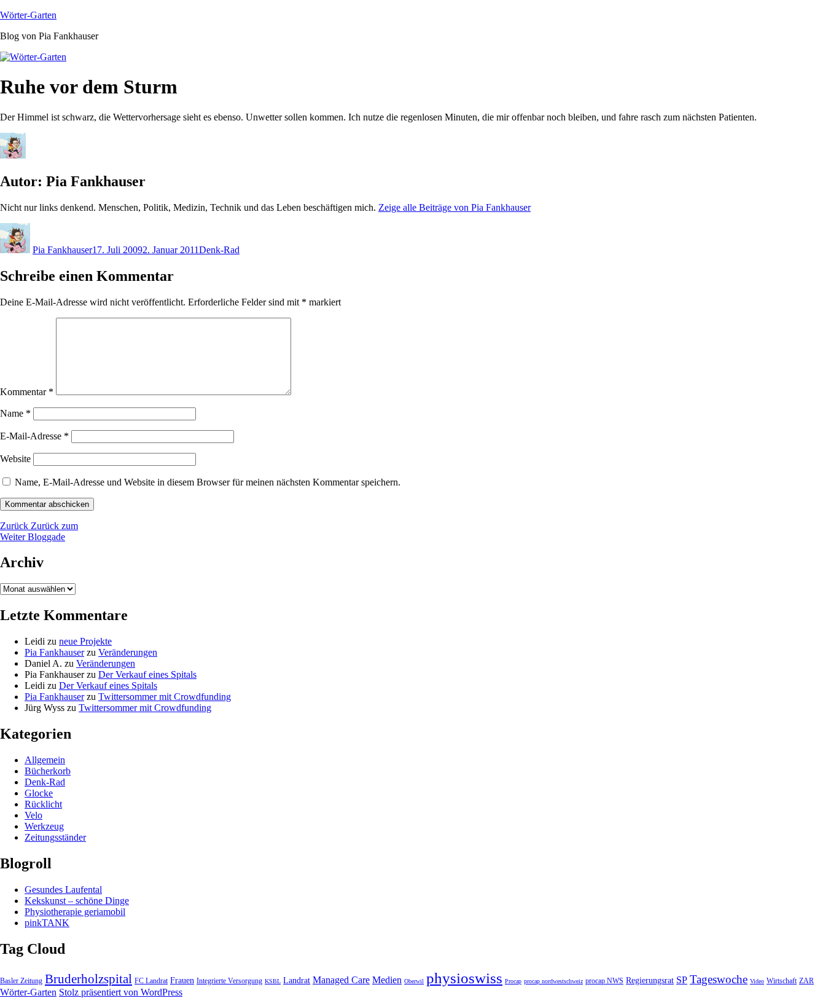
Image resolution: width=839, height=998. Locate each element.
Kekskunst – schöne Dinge (77, 900)
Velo (33, 815)
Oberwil (414, 981)
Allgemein (45, 760)
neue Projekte (85, 641)
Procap (513, 981)
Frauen (182, 980)
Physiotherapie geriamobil (75, 911)
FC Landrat (151, 980)
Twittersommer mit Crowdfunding (164, 696)
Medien (387, 980)
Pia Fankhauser (62, 250)
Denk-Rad (219, 250)
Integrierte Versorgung (229, 980)
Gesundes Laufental (63, 889)
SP (681, 980)
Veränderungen (127, 652)
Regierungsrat (650, 980)
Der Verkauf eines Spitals (147, 674)
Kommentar (26, 392)
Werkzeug (44, 826)
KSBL (273, 981)
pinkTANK (47, 922)
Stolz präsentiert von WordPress (120, 992)
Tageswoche (718, 979)
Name (15, 413)
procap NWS (604, 980)
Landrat (296, 980)
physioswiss (464, 978)
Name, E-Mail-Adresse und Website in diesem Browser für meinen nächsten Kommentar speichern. (207, 482)
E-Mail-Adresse (34, 436)
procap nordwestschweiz (553, 981)
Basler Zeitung (21, 980)
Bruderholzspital (88, 979)
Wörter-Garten (28, 15)
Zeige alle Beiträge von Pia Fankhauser (454, 207)
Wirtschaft (782, 980)
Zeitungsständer (55, 837)
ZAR (806, 980)
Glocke (39, 793)
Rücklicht (43, 804)
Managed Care (341, 980)
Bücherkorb (48, 771)
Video (757, 981)
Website (15, 459)
